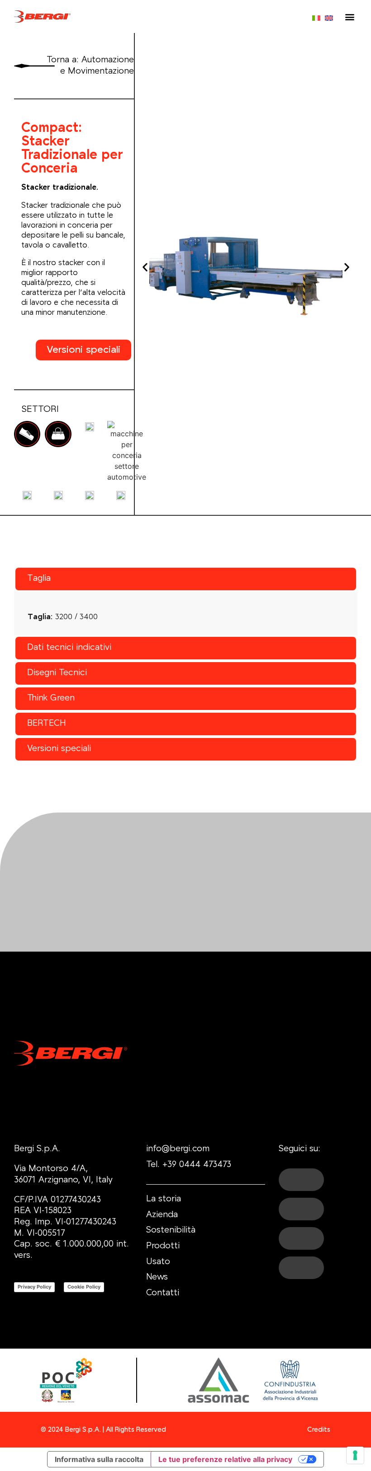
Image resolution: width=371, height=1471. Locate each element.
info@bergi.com (177, 1149)
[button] (349, 16)
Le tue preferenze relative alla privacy (225, 1459)
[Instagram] (301, 1267)
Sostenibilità (170, 1230)
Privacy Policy (34, 1287)
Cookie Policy (83, 1287)
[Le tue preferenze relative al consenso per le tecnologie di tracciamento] (355, 1455)
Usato (158, 1262)
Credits (318, 1429)
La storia (163, 1199)
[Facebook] (301, 1179)
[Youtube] (301, 1209)
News (157, 1277)
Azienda (162, 1215)
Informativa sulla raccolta (99, 1459)
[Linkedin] (301, 1238)
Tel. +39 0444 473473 (188, 1165)
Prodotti (163, 1246)
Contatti (162, 1293)
